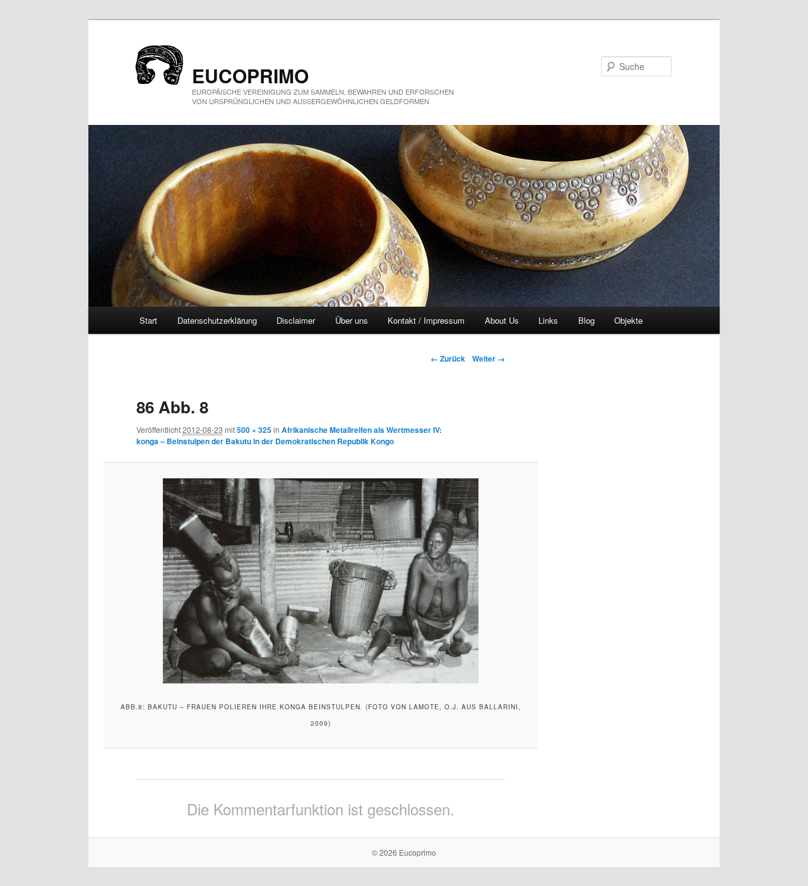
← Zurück (448, 358)
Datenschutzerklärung (217, 320)
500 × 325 (254, 429)
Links (548, 320)
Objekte (628, 320)
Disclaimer (295, 320)
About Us (502, 320)
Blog (586, 320)
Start (148, 320)
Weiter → (488, 358)
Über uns (351, 320)
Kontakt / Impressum (426, 320)
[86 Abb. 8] (320, 580)
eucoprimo (250, 75)
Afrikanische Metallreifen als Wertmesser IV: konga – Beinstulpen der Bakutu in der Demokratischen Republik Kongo (289, 435)
